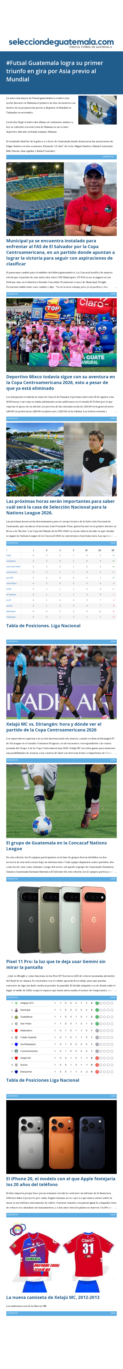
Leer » (113, 294)
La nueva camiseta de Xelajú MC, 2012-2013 (53, 1297)
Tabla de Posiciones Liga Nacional (42, 1080)
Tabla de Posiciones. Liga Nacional (43, 626)
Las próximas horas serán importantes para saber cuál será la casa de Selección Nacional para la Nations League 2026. (60, 507)
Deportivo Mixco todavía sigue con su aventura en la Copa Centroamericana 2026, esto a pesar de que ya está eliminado (60, 382)
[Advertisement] (61, 17)
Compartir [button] (107, 156)
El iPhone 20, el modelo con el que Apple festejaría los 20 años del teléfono (60, 1181)
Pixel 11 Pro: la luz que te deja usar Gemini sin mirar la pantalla (56, 964)
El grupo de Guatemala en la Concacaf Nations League (56, 846)
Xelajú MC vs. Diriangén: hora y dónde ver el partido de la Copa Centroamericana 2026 (53, 727)
